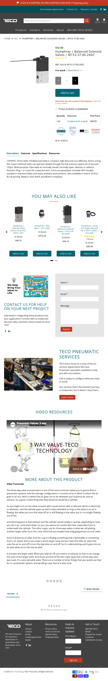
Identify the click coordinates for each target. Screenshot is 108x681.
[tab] (51, 260)
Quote (28, 640)
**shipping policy (79, 2)
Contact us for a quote (77, 121)
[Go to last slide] (6, 232)
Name (64, 282)
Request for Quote (93, 634)
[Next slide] (101, 232)
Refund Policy (51, 634)
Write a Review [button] (92, 589)
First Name (70, 636)
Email (64, 294)
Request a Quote (89, 9)
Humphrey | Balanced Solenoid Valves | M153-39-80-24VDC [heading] (66, 230)
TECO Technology (17, 671)
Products (21, 30)
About (60, 30)
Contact (28, 631)
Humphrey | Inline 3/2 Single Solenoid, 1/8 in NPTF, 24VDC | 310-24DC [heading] (89, 229)
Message (65, 305)
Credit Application (33, 637)
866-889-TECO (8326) (80, 30)
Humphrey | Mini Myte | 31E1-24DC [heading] (42, 227)
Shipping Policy (52, 637)
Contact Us (72, 9)
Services (48, 30)
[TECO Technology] (10, 20)
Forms (28, 634)
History (28, 629)
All (16, 39)
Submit (66, 329)
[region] (54, 232)
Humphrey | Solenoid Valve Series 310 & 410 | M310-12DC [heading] (18, 229)
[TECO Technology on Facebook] (101, 9)
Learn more (67, 397)
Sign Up (73, 660)
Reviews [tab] (11, 593)
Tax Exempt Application (52, 9)
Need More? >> (75, 70)
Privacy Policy (51, 629)
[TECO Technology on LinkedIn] (105, 9)
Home (7, 39)
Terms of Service (52, 631)
